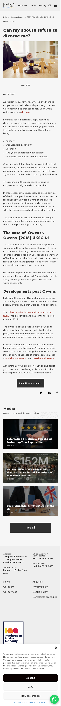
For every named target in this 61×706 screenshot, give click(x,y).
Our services (10, 592)
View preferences (30, 696)
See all (30, 527)
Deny (30, 687)
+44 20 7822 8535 (43, 558)
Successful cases (17, 17)
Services (22, 5)
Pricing (42, 5)
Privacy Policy (40, 587)
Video (37, 413)
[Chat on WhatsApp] (54, 699)
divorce (25, 112)
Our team (8, 587)
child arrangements (16, 358)
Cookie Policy (20, 702)
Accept (30, 678)
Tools (33, 5)
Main (5, 17)
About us (38, 582)
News (6, 413)
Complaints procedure (45, 597)
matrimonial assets (43, 358)
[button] (56, 647)
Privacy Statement (37, 702)
